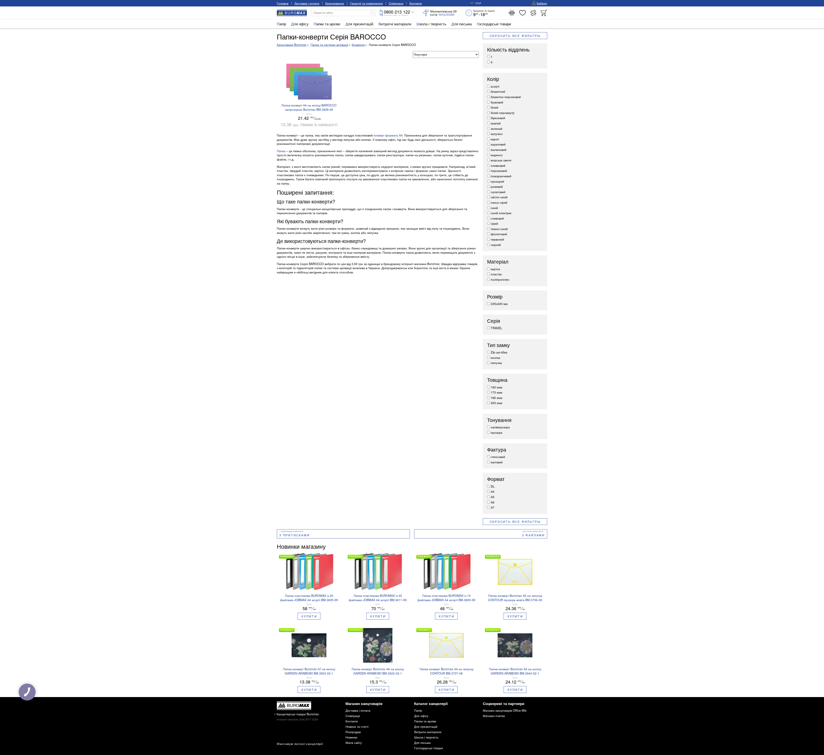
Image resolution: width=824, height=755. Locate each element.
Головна (282, 3)
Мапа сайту (353, 742)
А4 (492, 491)
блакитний (498, 91)
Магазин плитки (494, 716)
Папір (281, 23)
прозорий (497, 181)
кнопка (495, 357)
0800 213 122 (397, 12)
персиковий (499, 170)
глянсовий (498, 457)
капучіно (497, 134)
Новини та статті (356, 726)
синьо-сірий (499, 202)
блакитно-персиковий (506, 97)
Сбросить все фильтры (515, 35)
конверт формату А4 (388, 135)
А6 (492, 502)
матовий (497, 462)
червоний (497, 239)
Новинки (351, 737)
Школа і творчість (431, 23)
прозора (496, 432)
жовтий (496, 123)
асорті (495, 86)
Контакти (415, 3)
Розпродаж (353, 732)
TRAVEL (496, 328)
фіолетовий (499, 234)
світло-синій (499, 197)
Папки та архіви (327, 23)
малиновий (498, 149)
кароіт (495, 139)
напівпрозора (500, 427)
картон (495, 269)
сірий (494, 223)
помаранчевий (501, 176)
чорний (496, 245)
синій (494, 208)
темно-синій (499, 229)
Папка (281, 151)
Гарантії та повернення (366, 3)
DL (493, 486)
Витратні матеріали (395, 23)
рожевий (497, 186)
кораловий (498, 144)
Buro (295, 12)
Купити (309, 616)
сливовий (497, 218)
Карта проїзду (446, 14)
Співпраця (396, 3)
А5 (492, 497)
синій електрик (501, 213)
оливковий (498, 165)
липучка (496, 363)
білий (494, 107)
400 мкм (496, 403)
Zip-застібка (499, 352)
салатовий (498, 192)
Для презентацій (359, 23)
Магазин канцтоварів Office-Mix (505, 710)
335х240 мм (499, 304)
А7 (492, 507)
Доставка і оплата (306, 3)
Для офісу (300, 23)
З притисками (294, 535)
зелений (496, 128)
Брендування (334, 3)
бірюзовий (498, 118)
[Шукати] (372, 13)
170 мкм (496, 392)
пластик (496, 274)
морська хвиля (501, 160)
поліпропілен (500, 279)
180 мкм (496, 398)
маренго (497, 155)
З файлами (533, 535)
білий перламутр (502, 113)
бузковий (497, 102)
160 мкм (496, 387)
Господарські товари (494, 23)
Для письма (461, 23)
